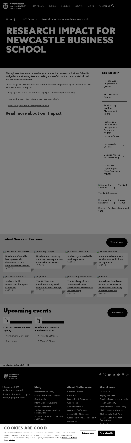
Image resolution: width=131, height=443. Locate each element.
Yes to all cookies (106, 433)
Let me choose (88, 433)
